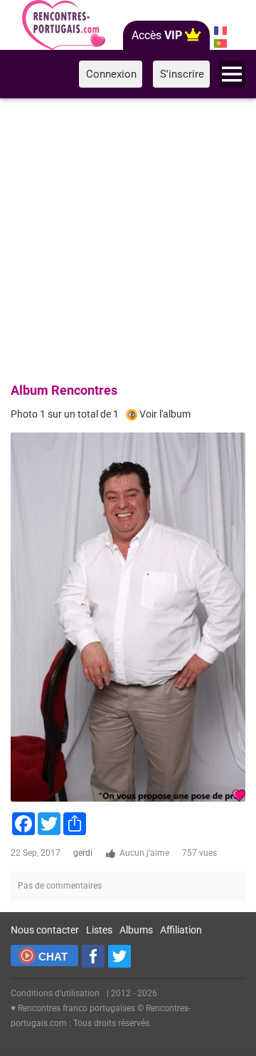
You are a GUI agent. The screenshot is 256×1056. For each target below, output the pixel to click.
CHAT (53, 957)
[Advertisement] (128, 238)
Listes (99, 930)
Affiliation (181, 930)
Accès (157, 35)
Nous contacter (45, 930)
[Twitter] (119, 956)
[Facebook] (93, 956)
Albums (136, 930)
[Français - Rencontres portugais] (221, 30)
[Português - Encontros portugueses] (221, 43)
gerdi (82, 853)
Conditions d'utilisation (55, 993)
